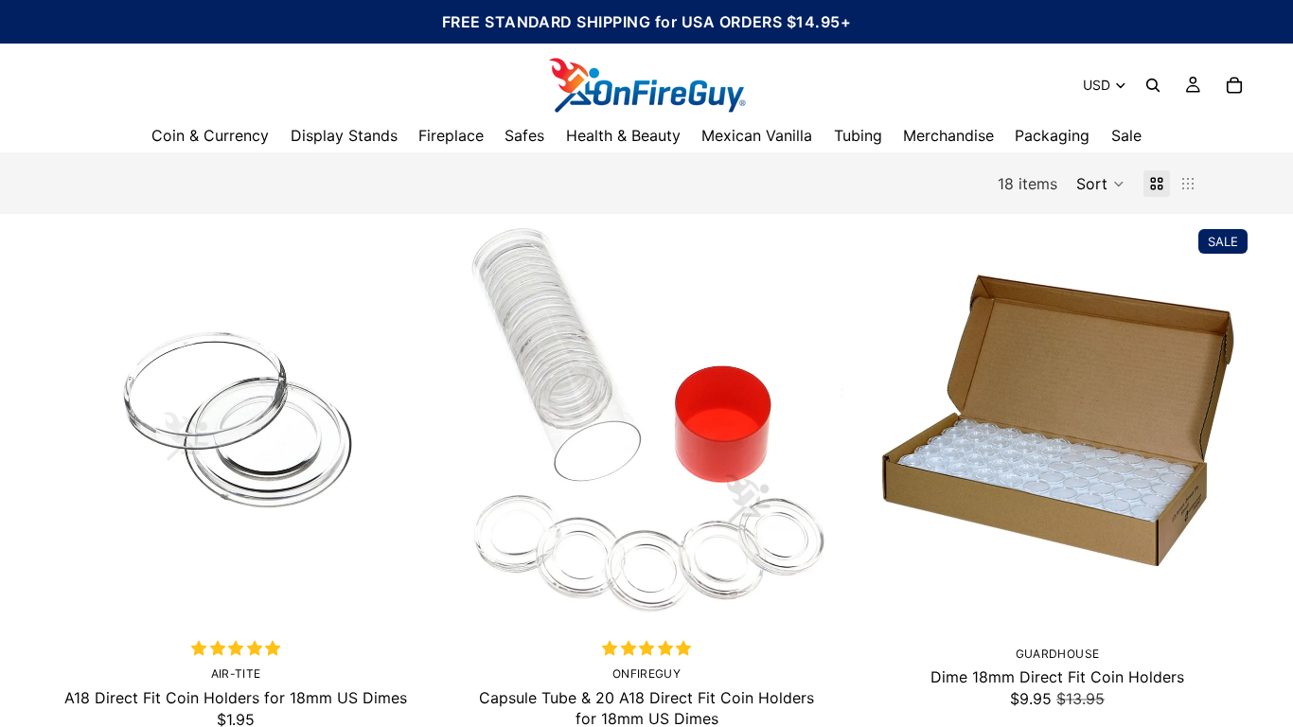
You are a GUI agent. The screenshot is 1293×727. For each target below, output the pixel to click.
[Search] (1153, 85)
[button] (1100, 183)
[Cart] (1234, 85)
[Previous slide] (66, 419)
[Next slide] (405, 419)
